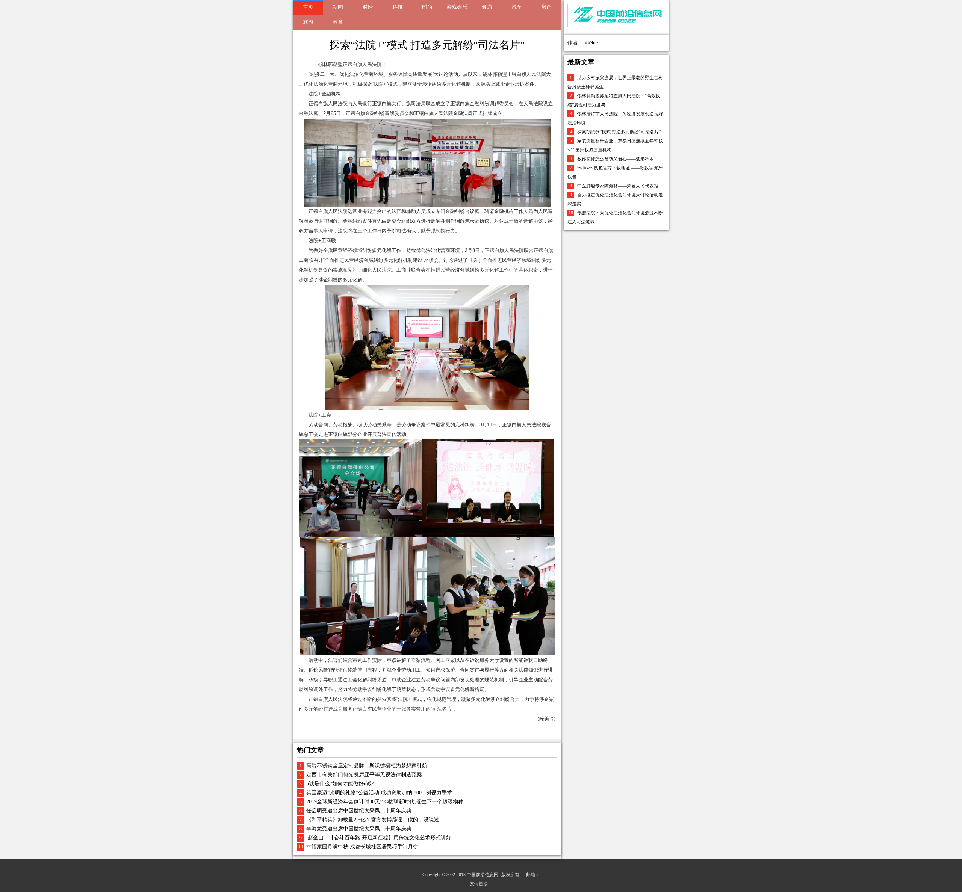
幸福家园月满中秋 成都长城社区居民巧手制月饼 (362, 847)
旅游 (308, 22)
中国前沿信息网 (482, 874)
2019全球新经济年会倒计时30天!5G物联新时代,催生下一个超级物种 (384, 801)
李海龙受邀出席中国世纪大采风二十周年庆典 (358, 829)
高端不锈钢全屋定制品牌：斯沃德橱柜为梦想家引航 (366, 765)
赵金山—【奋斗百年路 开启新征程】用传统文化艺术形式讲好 (378, 838)
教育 (338, 22)
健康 (487, 7)
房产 (546, 7)
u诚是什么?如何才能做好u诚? (340, 783)
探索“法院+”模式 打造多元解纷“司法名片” (619, 131)
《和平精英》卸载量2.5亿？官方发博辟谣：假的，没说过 (372, 820)
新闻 (338, 7)
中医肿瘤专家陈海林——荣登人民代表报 (617, 186)
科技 (397, 7)
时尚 (427, 7)
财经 (367, 7)
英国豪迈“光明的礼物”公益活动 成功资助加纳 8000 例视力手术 (379, 792)
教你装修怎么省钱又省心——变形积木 (615, 158)
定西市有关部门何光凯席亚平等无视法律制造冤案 (364, 774)
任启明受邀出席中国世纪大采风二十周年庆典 (358, 811)
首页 (308, 7)
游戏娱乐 (456, 7)
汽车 (516, 7)
